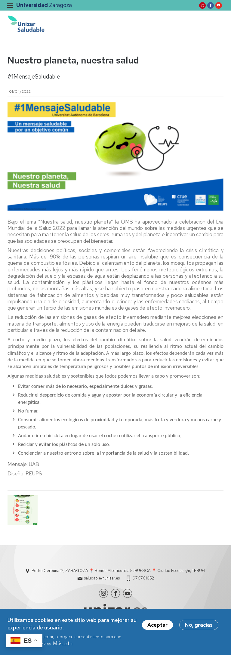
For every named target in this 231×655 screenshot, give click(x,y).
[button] (23, 510)
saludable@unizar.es (102, 578)
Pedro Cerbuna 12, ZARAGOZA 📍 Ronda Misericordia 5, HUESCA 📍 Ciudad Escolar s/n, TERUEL (119, 570)
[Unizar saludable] (26, 23)
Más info (62, 643)
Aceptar (157, 625)
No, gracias (199, 625)
